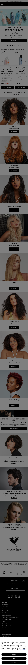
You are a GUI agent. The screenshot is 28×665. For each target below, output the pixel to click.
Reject (14, 658)
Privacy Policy (23, 649)
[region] (14, 651)
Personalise (14, 662)
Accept (14, 654)
